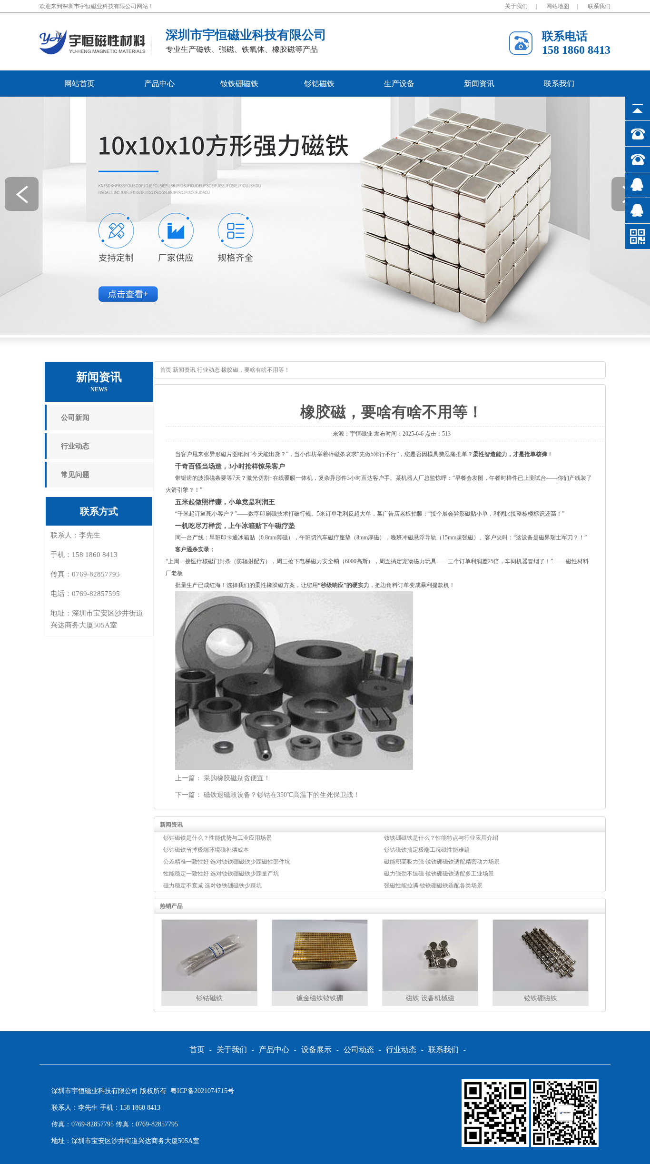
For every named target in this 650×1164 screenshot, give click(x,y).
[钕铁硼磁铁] (540, 989)
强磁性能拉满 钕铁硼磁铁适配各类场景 (433, 885)
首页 (165, 370)
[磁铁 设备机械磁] (430, 989)
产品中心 (159, 84)
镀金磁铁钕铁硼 (319, 998)
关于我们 (516, 6)
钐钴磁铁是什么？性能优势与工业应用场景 (217, 838)
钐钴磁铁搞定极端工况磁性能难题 (427, 849)
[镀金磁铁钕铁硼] (319, 989)
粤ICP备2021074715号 (202, 1090)
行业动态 (75, 446)
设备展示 (316, 1050)
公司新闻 (75, 417)
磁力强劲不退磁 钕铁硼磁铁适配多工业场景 (439, 873)
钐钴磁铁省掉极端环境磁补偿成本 (206, 849)
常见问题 (75, 474)
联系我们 (599, 6)
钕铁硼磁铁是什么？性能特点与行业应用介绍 (441, 838)
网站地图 (557, 6)
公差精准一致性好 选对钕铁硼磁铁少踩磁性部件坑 (226, 861)
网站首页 (79, 84)
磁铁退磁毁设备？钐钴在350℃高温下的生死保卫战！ (282, 794)
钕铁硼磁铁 (239, 84)
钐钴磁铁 (319, 84)
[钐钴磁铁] (209, 989)
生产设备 (399, 84)
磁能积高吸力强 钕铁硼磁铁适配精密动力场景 (442, 861)
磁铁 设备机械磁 (430, 998)
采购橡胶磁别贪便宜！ (237, 778)
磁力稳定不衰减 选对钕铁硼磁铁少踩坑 (212, 885)
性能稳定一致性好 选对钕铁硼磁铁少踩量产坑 (221, 873)
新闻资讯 (479, 84)
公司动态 (359, 1050)
